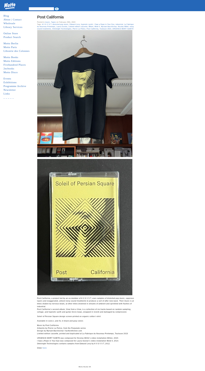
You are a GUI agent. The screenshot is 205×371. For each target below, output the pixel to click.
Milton (91, 26)
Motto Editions (12, 61)
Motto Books (10, 57)
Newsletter (9, 89)
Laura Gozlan (61, 26)
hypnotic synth (87, 24)
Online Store (10, 33)
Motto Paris (10, 47)
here (45, 348)
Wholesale (9, 23)
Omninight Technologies (62, 29)
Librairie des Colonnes (16, 51)
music (47, 22)
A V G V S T (46, 24)
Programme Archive (14, 86)
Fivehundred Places (14, 64)
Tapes (53, 22)
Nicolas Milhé (123, 26)
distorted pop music (60, 24)
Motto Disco (10, 72)
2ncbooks (8, 68)
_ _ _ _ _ (8, 97)
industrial (119, 24)
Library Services (12, 27)
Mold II (97, 26)
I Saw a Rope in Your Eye (104, 24)
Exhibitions (10, 82)
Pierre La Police (79, 29)
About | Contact (12, 19)
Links (6, 93)
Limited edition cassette (78, 26)
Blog (6, 15)
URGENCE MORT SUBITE (123, 29)
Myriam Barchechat (109, 26)
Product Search (12, 37)
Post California (50, 17)
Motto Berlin (10, 43)
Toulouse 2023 (105, 29)
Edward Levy (75, 24)
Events (7, 78)
